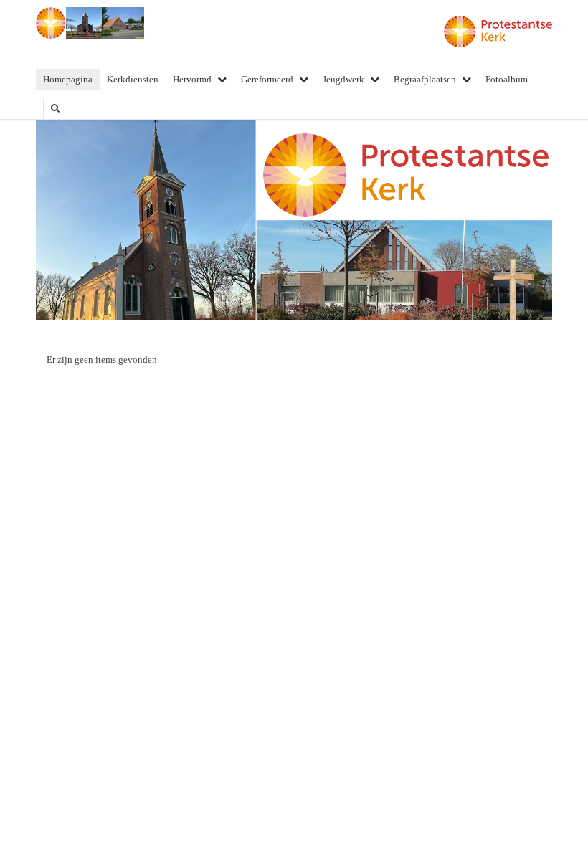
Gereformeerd (267, 79)
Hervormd (192, 79)
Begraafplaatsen (425, 79)
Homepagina (68, 79)
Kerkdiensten (132, 79)
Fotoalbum (506, 79)
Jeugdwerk (343, 79)
